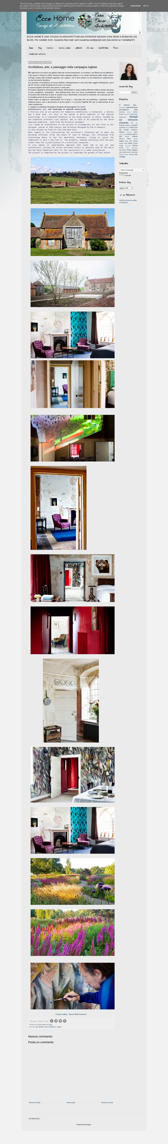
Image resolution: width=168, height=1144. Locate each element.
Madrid (127, 136)
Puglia (121, 145)
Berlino (135, 112)
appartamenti (132, 107)
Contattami (103, 48)
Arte (36, 1027)
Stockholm (134, 152)
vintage (59, 1027)
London (128, 134)
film (137, 123)
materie (135, 136)
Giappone (128, 125)
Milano (129, 138)
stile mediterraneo (124, 152)
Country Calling (61, 1014)
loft (124, 134)
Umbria (126, 154)
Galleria (78, 48)
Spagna (135, 150)
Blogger (88, 1125)
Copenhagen (133, 114)
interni (121, 132)
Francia (122, 125)
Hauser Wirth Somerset (77, 1014)
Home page (71, 1102)
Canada (126, 114)
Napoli (136, 138)
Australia (122, 112)
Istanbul (129, 132)
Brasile (121, 114)
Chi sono (90, 48)
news (135, 141)
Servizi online (64, 48)
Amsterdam (122, 107)
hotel (131, 127)
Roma (135, 145)
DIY (132, 123)
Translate (127, 175)
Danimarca (122, 117)
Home (31, 48)
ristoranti (127, 145)
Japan (136, 132)
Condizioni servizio (37, 54)
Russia (121, 148)
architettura (124, 110)
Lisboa (121, 134)
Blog (40, 48)
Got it (146, 6)
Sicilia (129, 150)
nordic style (123, 143)
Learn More (135, 6)
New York (128, 141)
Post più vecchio (107, 1102)
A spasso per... (128, 105)
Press (115, 48)
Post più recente (34, 1102)
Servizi (50, 48)
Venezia (131, 154)
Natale (121, 141)
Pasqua (135, 143)
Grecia (127, 127)
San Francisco (132, 148)
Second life (122, 150)
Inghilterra (53, 1027)
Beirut (129, 112)
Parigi (130, 143)
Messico (122, 138)
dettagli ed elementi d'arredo (128, 119)
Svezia (121, 154)
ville (136, 154)
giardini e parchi (44, 1027)
